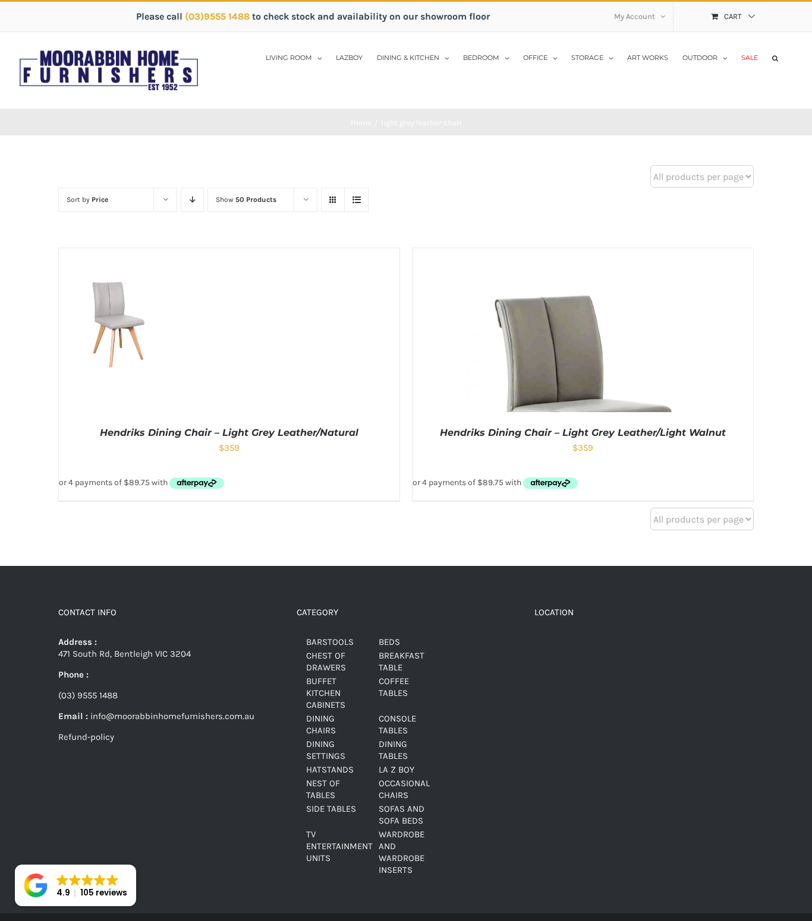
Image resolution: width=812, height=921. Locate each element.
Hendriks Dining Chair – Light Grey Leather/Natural (229, 432)
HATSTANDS (330, 769)
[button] (775, 57)
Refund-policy (86, 737)
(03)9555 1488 (218, 16)
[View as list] (356, 199)
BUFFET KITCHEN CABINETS (325, 693)
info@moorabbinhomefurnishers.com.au (171, 716)
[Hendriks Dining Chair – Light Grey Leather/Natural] (117, 254)
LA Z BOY (396, 769)
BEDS (389, 642)
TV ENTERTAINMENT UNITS (339, 846)
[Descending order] (192, 200)
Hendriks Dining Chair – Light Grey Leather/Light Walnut (583, 432)
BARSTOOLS (330, 642)
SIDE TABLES (331, 808)
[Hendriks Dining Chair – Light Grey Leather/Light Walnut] (583, 254)
